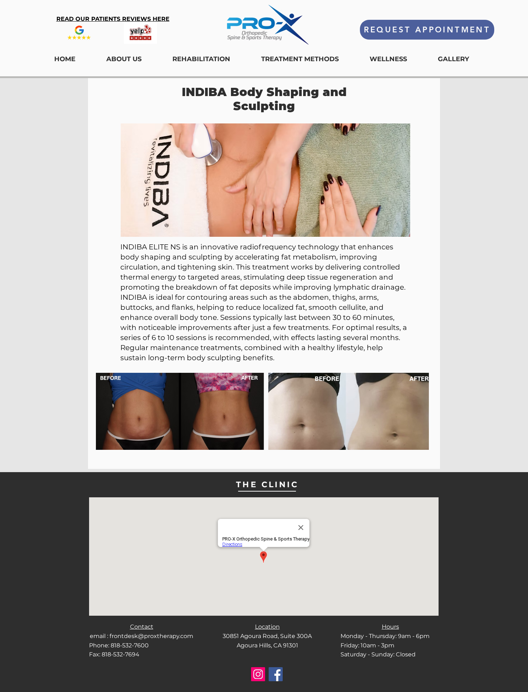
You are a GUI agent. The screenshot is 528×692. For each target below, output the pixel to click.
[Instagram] (258, 674)
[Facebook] (276, 674)
